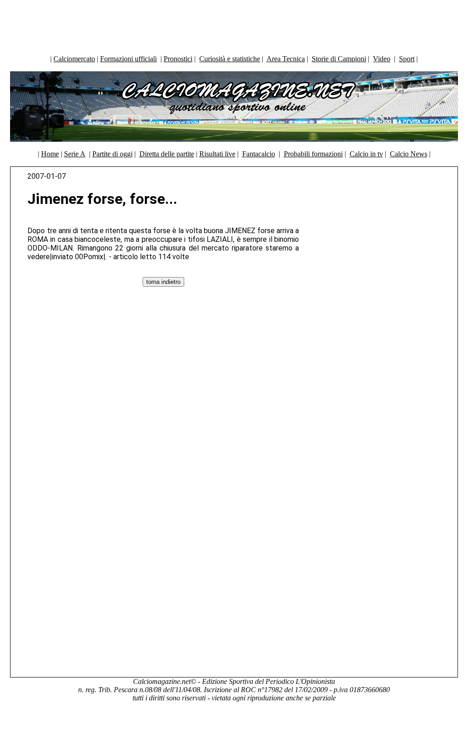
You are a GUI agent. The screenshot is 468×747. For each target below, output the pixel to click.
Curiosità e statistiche (229, 59)
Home (50, 154)
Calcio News (408, 154)
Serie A (74, 154)
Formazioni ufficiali (128, 59)
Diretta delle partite (166, 154)
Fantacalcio (258, 154)
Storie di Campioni (339, 59)
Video (381, 59)
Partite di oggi (112, 154)
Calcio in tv (366, 154)
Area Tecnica (285, 59)
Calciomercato (74, 59)
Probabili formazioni (313, 154)
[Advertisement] (234, 25)
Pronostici (178, 59)
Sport (407, 59)
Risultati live (217, 154)
